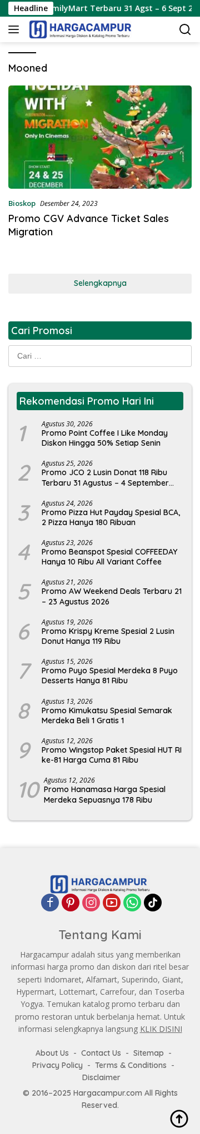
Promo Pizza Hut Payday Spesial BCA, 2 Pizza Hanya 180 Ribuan (111, 517)
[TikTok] (153, 902)
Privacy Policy (57, 1065)
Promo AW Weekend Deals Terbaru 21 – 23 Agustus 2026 (112, 596)
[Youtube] (112, 902)
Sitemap (148, 1053)
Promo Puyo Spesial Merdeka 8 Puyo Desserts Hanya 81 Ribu (110, 676)
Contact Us (101, 1053)
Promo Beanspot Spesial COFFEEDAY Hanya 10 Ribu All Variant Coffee (109, 557)
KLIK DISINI (161, 1029)
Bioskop (22, 203)
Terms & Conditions (131, 1065)
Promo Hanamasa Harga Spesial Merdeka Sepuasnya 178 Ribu (105, 794)
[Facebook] (50, 902)
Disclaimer (101, 1077)
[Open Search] (185, 30)
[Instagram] (91, 902)
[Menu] (15, 29)
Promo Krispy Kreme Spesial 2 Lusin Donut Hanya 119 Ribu (108, 636)
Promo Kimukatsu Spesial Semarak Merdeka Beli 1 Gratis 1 (107, 715)
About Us (52, 1053)
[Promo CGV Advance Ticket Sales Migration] (100, 137)
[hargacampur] (79, 29)
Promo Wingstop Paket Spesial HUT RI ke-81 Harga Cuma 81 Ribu (112, 755)
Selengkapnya (100, 283)
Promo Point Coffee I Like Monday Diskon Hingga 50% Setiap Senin (105, 438)
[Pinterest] (70, 902)
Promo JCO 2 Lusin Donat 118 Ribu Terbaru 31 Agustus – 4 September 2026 (105, 477)
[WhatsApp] (132, 902)
